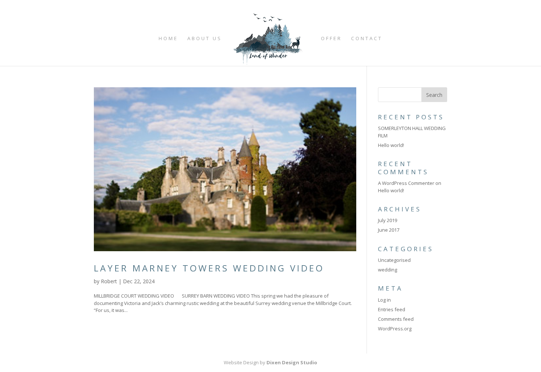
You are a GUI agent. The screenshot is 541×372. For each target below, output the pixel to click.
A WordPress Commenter (406, 183)
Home (168, 39)
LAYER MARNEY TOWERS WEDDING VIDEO (209, 268)
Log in (384, 299)
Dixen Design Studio (291, 362)
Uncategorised (394, 260)
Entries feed (391, 309)
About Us (204, 39)
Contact (366, 39)
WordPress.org (394, 328)
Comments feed (396, 319)
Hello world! (391, 145)
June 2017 (388, 230)
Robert (109, 281)
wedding (387, 269)
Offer (331, 39)
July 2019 (387, 220)
